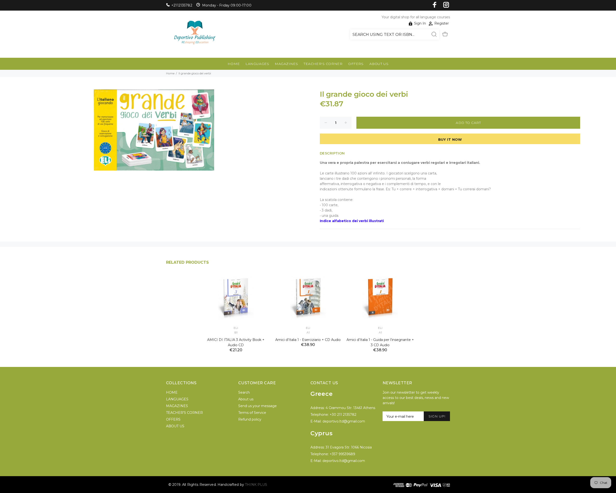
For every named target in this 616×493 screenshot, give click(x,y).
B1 (235, 332)
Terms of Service (252, 412)
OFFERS (355, 64)
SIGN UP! (437, 416)
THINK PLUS (256, 484)
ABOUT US (378, 64)
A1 (308, 332)
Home (170, 73)
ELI (236, 328)
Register (441, 23)
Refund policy (249, 419)
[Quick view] (261, 281)
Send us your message (257, 406)
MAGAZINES (286, 64)
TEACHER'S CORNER (323, 64)
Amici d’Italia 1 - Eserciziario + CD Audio (308, 340)
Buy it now (450, 139)
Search (244, 392)
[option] (236, 306)
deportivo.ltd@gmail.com (343, 421)
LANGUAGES (257, 64)
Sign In (420, 23)
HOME (234, 64)
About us (245, 399)
